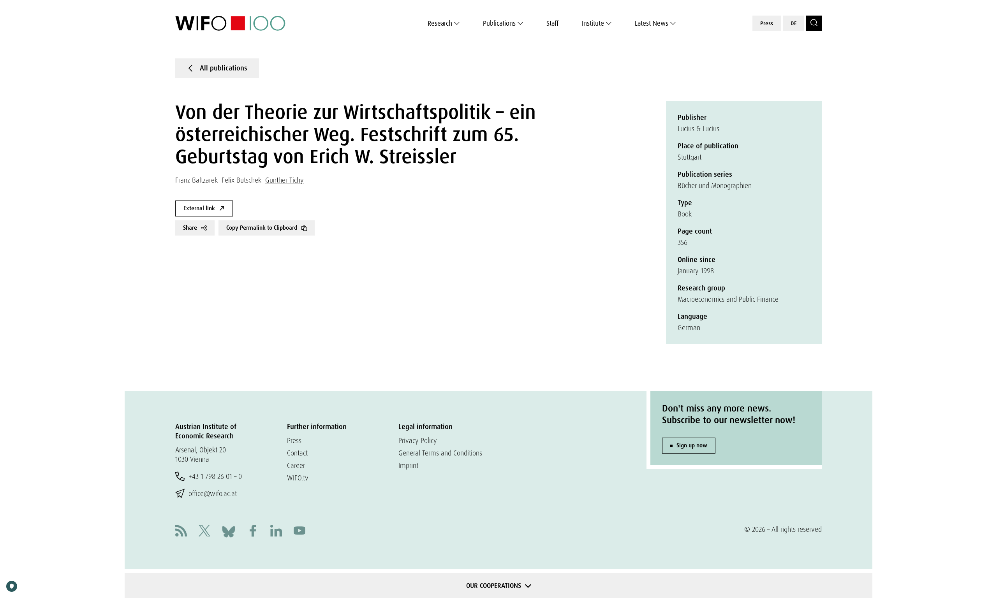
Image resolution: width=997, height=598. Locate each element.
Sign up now (691, 445)
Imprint (408, 465)
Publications (499, 23)
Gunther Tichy (284, 180)
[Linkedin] (276, 531)
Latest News (651, 23)
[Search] (814, 23)
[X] (204, 531)
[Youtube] (299, 531)
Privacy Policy (417, 440)
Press (766, 23)
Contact (297, 452)
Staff (552, 23)
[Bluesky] (228, 530)
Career (296, 465)
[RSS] (181, 531)
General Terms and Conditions (440, 452)
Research (440, 23)
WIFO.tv (297, 477)
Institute (593, 23)
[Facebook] (253, 531)
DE (793, 23)
